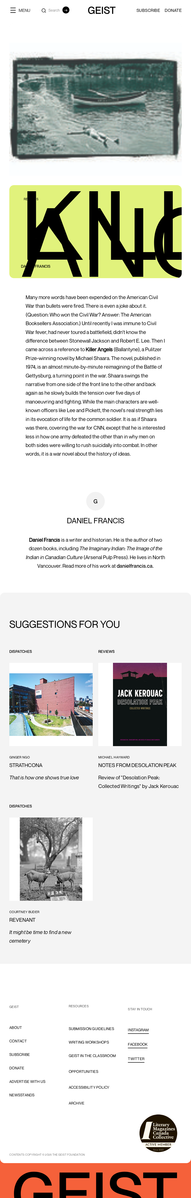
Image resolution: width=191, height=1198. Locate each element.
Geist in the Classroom (92, 1055)
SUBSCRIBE (148, 10)
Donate (173, 10)
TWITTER (136, 1058)
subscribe (19, 1054)
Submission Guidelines (91, 1028)
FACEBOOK (137, 1044)
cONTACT (18, 1041)
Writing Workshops (89, 1042)
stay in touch (140, 1009)
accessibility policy (89, 1087)
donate (16, 1068)
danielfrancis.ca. (135, 566)
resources (79, 1006)
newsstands (22, 1095)
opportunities (83, 1071)
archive (77, 1103)
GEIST (14, 1007)
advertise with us (27, 1081)
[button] (22, 10)
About (15, 1027)
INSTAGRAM (138, 1030)
